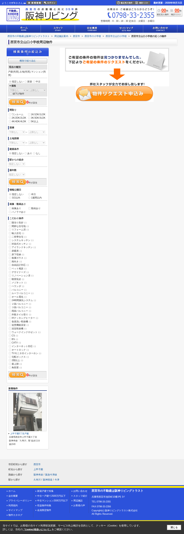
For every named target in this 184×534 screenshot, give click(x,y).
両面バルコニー (21, 311)
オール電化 (19, 296)
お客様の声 (79, 505)
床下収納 (18, 254)
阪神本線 (38, 474)
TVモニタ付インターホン (26, 353)
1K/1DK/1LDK (38, 114)
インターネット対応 (24, 346)
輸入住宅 (18, 233)
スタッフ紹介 (80, 496)
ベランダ (18, 286)
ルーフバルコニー (22, 293)
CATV (16, 342)
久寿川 (37, 479)
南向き (17, 261)
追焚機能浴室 (20, 325)
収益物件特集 (44, 505)
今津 (57, 479)
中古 (38, 81)
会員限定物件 (44, 510)
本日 (33, 194)
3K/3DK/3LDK (38, 117)
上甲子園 (38, 469)
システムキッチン (22, 240)
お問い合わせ (80, 491)
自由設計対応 (20, 265)
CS (15, 335)
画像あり (16, 208)
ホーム (11, 491)
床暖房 (17, 251)
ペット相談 (19, 268)
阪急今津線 (51, 474)
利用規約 (13, 505)
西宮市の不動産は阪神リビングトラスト (117, 490)
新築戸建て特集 (45, 491)
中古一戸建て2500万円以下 (51, 496)
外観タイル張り (21, 314)
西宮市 (37, 464)
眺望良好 (18, 279)
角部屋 (17, 367)
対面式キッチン (21, 243)
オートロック (20, 349)
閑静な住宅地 (20, 226)
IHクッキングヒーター (25, 318)
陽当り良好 (19, 222)
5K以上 (34, 121)
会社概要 (13, 496)
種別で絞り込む (28, 60)
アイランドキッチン (24, 247)
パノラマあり (19, 212)
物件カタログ (15, 515)
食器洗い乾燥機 (21, 321)
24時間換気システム (24, 300)
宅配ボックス (20, 357)
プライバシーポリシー (20, 500)
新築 (29, 81)
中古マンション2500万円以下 (52, 500)
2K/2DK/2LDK (19, 117)
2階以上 (17, 360)
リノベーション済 (22, 275)
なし (38, 153)
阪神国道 (47, 479)
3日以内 (16, 197)
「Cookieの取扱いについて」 (37, 529)
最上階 (17, 364)
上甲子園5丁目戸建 (19, 433)
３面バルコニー (21, 307)
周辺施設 (78, 500)
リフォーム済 (20, 229)
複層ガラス (19, 258)
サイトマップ (15, 510)
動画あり (36, 208)
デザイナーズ (20, 272)
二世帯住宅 (19, 236)
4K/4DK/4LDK (19, 121)
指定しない (18, 81)
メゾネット (19, 282)
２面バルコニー (21, 304)
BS (15, 339)
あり (29, 153)
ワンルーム (17, 114)
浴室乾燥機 (19, 328)
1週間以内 (36, 197)
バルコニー (19, 289)
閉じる (174, 527)
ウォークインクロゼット (26, 332)
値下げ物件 (18, 93)
